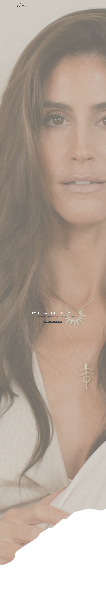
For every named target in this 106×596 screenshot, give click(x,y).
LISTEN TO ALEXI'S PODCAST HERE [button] (53, 321)
